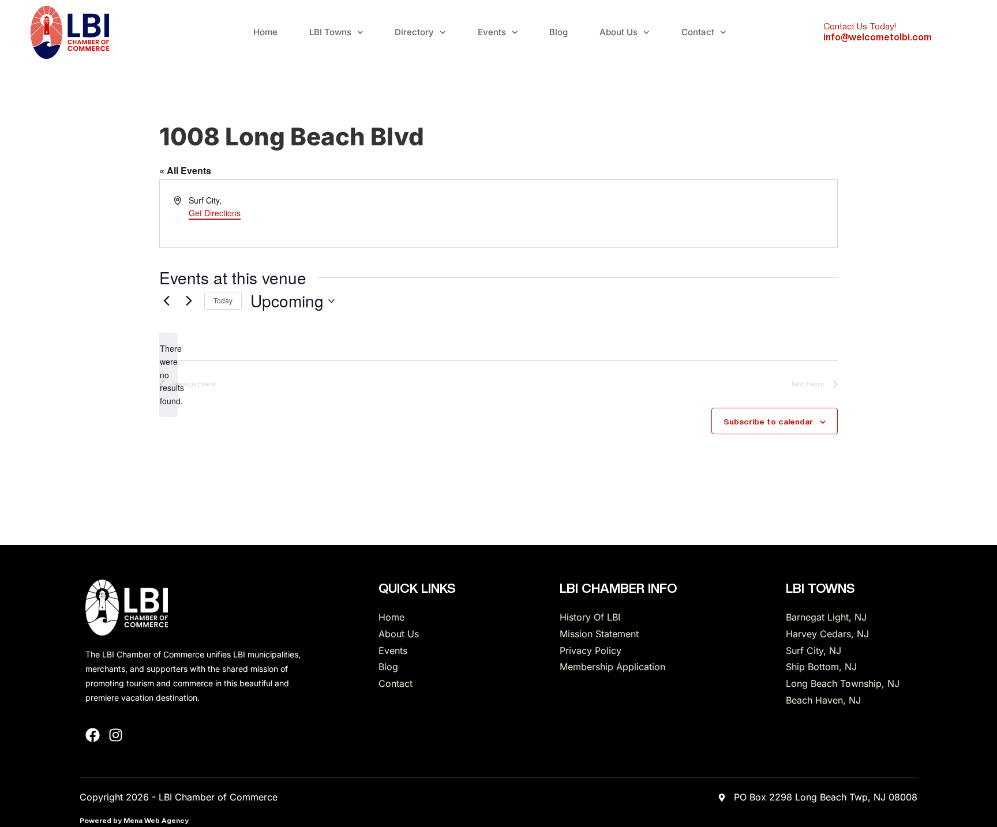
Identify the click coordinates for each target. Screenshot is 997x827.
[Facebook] (92, 735)
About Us (618, 32)
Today (223, 300)
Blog (558, 32)
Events (492, 32)
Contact (697, 32)
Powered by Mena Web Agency (134, 821)
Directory (414, 32)
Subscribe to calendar (768, 421)
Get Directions (215, 213)
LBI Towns (330, 32)
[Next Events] (189, 301)
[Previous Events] (166, 301)
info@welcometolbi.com (877, 37)
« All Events (185, 170)
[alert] (168, 374)
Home (265, 32)
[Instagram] (115, 735)
